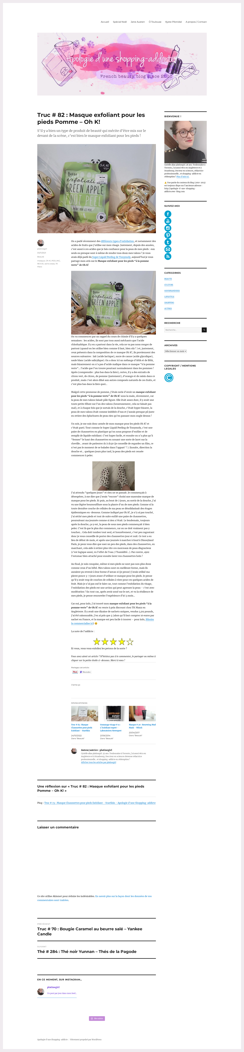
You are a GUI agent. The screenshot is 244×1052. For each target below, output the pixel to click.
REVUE (40, 264)
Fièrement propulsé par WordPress (86, 1039)
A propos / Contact (196, 22)
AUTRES (168, 308)
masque (41, 261)
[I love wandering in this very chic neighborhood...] (96, 1007)
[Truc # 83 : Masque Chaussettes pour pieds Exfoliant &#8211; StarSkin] (84, 713)
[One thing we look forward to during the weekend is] (72, 1007)
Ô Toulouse (155, 22)
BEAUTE (168, 279)
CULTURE (168, 285)
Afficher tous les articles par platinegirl (98, 762)
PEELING (56, 261)
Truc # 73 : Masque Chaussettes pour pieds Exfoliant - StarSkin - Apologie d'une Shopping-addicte (100, 802)
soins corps (50, 264)
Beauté (40, 257)
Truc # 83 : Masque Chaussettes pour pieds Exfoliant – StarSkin (81, 728)
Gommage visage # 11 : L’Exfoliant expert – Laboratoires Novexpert (110, 728)
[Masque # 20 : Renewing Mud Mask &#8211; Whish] (142, 713)
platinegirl (42, 249)
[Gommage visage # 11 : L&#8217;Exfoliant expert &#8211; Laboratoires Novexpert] (113, 713)
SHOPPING (169, 302)
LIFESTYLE (169, 296)
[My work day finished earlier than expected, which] (120, 1007)
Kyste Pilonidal (173, 22)
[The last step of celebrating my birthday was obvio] (144, 1007)
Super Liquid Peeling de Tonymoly (111, 257)
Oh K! (48, 261)
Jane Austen (138, 22)
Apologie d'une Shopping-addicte (52, 1039)
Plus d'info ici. (183, 176)
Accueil (105, 22)
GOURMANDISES (172, 291)
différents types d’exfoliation (117, 241)
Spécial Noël (120, 22)
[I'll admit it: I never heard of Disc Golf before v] (48, 1007)
